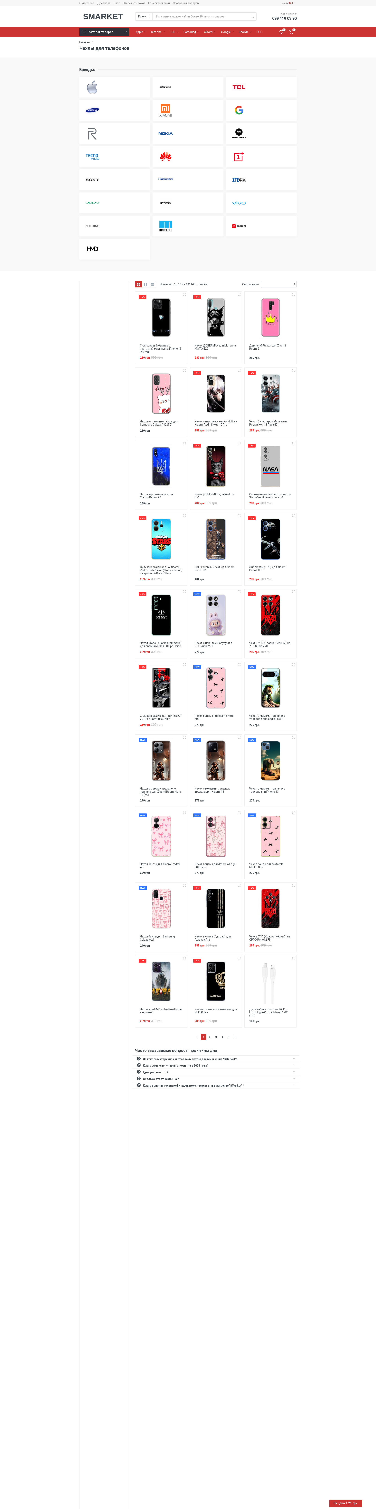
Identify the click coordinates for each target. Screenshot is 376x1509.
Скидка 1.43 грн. (346, 1503)
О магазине (86, 3)
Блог (117, 3)
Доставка (103, 3)
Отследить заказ (134, 3)
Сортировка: (250, 284)
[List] (152, 284)
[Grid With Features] (145, 284)
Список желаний (159, 3)
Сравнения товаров (186, 3)
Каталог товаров (101, 32)
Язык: (287, 3)
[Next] (235, 1037)
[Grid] (138, 284)
